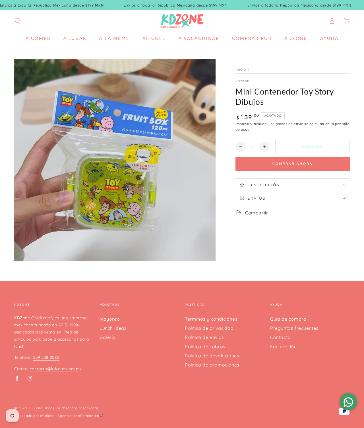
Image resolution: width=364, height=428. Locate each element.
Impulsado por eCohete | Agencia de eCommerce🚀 (59, 415)
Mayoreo (110, 319)
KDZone (242, 81)
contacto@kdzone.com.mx (56, 368)
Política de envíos (204, 337)
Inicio (241, 69)
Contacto (280, 337)
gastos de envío (289, 124)
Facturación (283, 346)
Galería (108, 337)
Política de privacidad (209, 328)
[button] (17, 21)
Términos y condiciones (211, 319)
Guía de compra (288, 319)
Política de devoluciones (212, 356)
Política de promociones (212, 365)
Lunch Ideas (113, 328)
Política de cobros (205, 346)
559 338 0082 (46, 357)
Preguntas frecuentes (294, 328)
